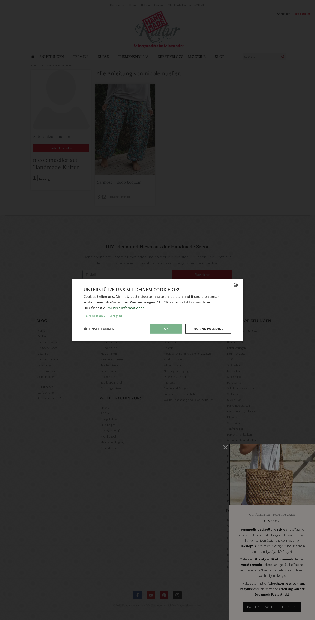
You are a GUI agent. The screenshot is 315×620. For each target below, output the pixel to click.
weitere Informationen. (127, 307)
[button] (157, 316)
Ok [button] (166, 329)
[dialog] (157, 310)
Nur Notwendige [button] (208, 329)
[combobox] (236, 284)
